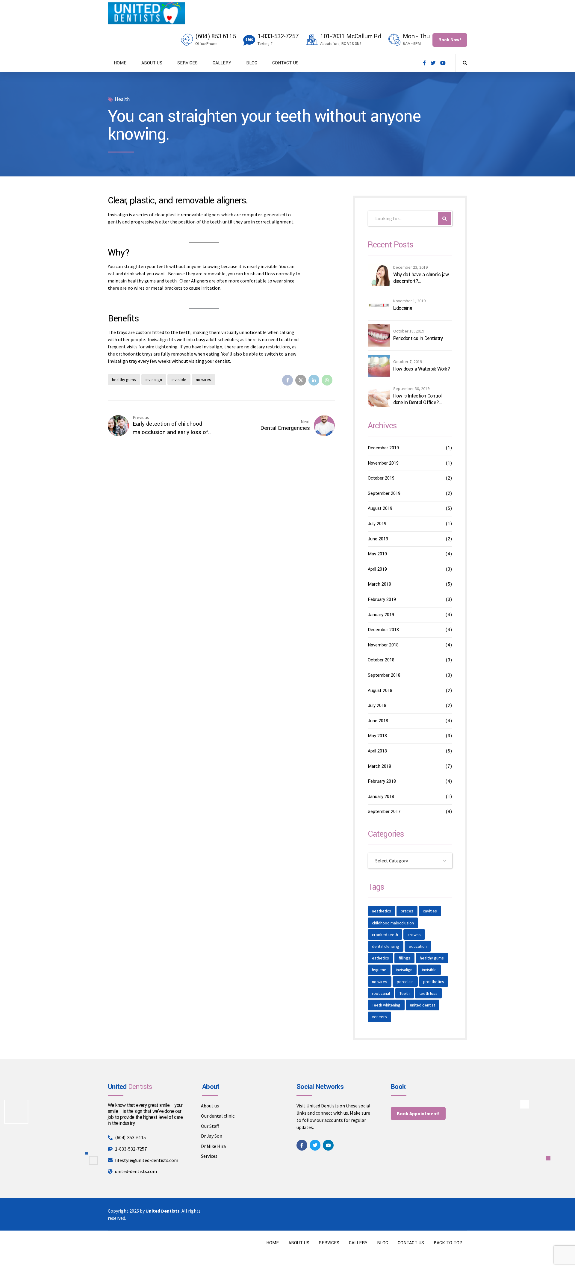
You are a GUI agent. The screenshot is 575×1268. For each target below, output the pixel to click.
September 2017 (384, 811)
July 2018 (377, 705)
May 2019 (377, 554)
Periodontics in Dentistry (418, 338)
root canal (381, 993)
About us (210, 1106)
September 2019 (384, 493)
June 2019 (378, 539)
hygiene (379, 969)
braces (407, 911)
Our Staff (210, 1126)
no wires (203, 379)
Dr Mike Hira (213, 1146)
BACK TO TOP (448, 1243)
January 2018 (381, 797)
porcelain (405, 981)
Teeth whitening (386, 1005)
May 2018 (377, 736)
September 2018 (384, 675)
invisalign (154, 379)
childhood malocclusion (393, 923)
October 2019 (381, 478)
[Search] (465, 62)
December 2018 (383, 630)
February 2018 (382, 781)
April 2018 (377, 751)
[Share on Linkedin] (313, 380)
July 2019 (377, 524)
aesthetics (381, 911)
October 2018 (381, 660)
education (418, 946)
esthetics (380, 958)
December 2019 (383, 448)
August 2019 (380, 508)
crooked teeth (385, 934)
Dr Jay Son (211, 1136)
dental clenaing (385, 946)
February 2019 (382, 599)
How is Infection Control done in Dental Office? (417, 399)
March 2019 (379, 584)
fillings (404, 958)
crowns (414, 934)
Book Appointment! (418, 1113)
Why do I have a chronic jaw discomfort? (421, 277)
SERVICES (187, 63)
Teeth (405, 993)
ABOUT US (151, 63)
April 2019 (377, 569)
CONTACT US (285, 63)
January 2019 (381, 615)
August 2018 (380, 690)
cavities (430, 911)
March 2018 (379, 766)
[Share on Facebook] (287, 380)
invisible (179, 379)
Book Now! (449, 40)
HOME (120, 63)
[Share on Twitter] (300, 380)
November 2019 (383, 463)
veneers (379, 1016)
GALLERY (222, 63)
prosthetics (433, 981)
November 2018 (383, 645)
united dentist (422, 1005)
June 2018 (378, 721)
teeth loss (428, 993)
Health (122, 99)
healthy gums (124, 379)
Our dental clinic (217, 1116)
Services (209, 1156)
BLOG (251, 63)
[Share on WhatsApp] (327, 380)
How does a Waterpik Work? (421, 369)
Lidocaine (402, 308)
